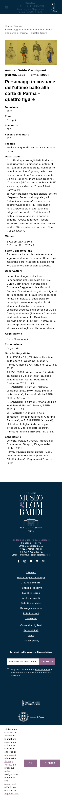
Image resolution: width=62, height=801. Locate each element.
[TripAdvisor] (43, 561)
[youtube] (31, 561)
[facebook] (18, 561)
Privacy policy (42, 670)
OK (30, 763)
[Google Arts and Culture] (37, 561)
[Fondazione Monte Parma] (31, 701)
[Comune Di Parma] (31, 712)
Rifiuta (50, 763)
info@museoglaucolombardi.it (34, 555)
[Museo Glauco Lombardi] (54, 4)
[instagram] (24, 561)
